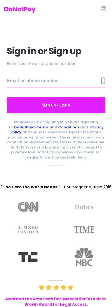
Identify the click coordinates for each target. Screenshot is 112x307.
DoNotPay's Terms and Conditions (46, 127)
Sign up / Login (56, 104)
